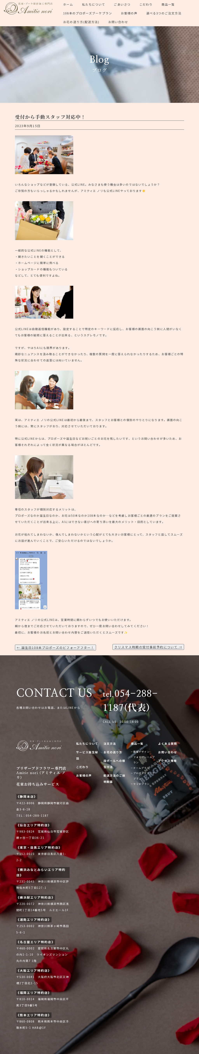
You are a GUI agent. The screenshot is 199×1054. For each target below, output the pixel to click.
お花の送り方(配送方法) (81, 22)
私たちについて (93, 4)
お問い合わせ (118, 22)
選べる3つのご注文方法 (164, 13)
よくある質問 (167, 743)
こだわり (146, 4)
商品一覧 (168, 4)
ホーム (68, 4)
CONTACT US (54, 693)
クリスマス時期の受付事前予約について (148, 647)
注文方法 (110, 743)
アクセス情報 (167, 761)
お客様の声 (129, 13)
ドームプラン (141, 767)
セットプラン (141, 783)
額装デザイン (141, 751)
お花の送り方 (113, 752)
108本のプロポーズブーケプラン (87, 13)
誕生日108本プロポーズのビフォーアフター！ (55, 647)
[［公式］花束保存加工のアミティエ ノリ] (29, 13)
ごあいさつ (122, 4)
